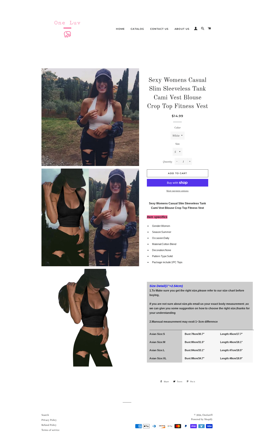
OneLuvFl (207, 414)
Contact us (159, 28)
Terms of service (50, 430)
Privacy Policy (49, 420)
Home (120, 28)
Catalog (137, 28)
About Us (182, 28)
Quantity (167, 161)
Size (177, 143)
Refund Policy (49, 425)
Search (45, 414)
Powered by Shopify (202, 419)
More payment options (177, 190)
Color (178, 127)
